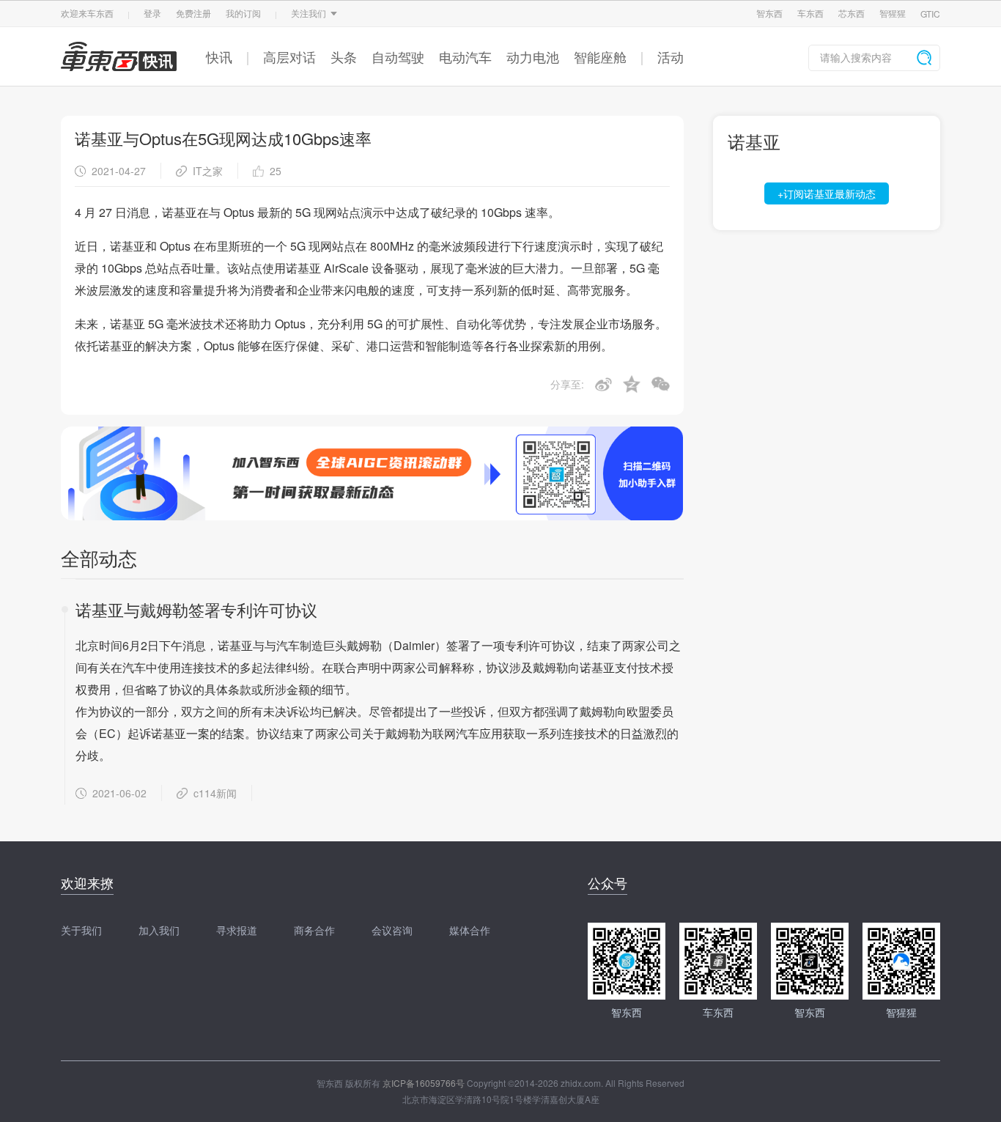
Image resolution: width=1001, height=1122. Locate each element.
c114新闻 (215, 793)
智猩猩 (892, 13)
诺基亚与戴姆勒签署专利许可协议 (196, 609)
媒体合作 (469, 930)
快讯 (219, 56)
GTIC (930, 13)
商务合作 (314, 930)
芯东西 (851, 13)
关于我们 (81, 930)
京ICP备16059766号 (424, 1083)
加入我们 (159, 930)
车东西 (810, 13)
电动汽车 (465, 56)
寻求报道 (236, 930)
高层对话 (289, 56)
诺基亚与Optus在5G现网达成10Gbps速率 (223, 138)
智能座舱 (600, 56)
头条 (343, 56)
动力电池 (532, 56)
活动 (670, 56)
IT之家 (208, 170)
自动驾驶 (398, 56)
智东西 (769, 13)
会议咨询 (392, 930)
